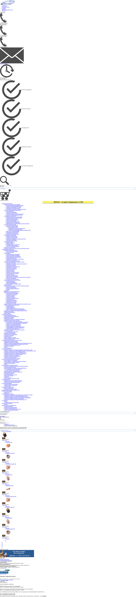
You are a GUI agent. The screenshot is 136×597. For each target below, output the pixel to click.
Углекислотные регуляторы (11, 294)
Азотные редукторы (10, 270)
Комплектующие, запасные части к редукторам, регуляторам (18, 277)
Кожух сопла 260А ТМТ (6, 431)
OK (10, 185)
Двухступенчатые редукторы (12, 276)
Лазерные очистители (8, 406)
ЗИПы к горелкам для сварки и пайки (13, 283)
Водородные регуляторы (11, 302)
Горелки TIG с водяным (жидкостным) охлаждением (16, 323)
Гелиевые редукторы (10, 271)
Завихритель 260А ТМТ (10, 453)
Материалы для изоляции (7, 403)
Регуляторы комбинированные (12, 298)
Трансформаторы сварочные (10, 315)
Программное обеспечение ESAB (13, 244)
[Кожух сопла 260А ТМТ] (4, 434)
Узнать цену (4, 440)
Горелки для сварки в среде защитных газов (13, 321)
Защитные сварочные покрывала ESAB (14, 215)
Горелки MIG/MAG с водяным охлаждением (14, 327)
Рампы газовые (7, 313)
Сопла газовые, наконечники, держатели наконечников (17, 322)
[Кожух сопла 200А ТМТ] (8, 510)
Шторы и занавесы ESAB (11, 220)
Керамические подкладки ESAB (12, 234)
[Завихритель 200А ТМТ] (8, 532)
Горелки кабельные (10, 306)
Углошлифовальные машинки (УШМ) (11, 402)
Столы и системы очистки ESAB (12, 246)
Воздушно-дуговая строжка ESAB (13, 222)
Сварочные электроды (6, 348)
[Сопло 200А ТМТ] (8, 477)
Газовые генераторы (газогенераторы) (12, 382)
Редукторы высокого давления (12, 273)
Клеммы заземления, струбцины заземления (13, 371)
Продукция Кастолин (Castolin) (8, 387)
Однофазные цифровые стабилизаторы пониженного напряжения (17, 397)
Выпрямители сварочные (9, 317)
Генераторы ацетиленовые (9, 312)
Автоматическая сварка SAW (12, 331)
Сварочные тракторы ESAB (11, 237)
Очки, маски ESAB (10, 211)
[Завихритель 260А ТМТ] (8, 456)
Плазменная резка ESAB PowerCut (13, 208)
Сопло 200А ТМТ (9, 474)
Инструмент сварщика (8, 373)
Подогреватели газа (10, 299)
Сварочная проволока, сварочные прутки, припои (12, 340)
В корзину (7, 441)
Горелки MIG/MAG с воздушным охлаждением (15, 326)
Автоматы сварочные (8, 330)
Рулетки (5, 401)
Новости (3, 10)
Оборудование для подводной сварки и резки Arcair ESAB (17, 223)
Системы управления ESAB (11, 245)
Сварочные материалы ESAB (10, 224)
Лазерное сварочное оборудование (9, 405)
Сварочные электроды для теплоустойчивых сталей (14, 351)
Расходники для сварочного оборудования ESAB (16, 209)
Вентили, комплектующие (11, 287)
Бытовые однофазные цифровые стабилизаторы (14, 398)
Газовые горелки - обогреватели (10, 385)
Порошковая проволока (9, 346)
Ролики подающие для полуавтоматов (11, 338)
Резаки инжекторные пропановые (13, 254)
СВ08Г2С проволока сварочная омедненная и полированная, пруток (18, 343)
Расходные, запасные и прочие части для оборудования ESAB (16, 248)
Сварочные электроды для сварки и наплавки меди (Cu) (15, 352)
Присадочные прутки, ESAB (11, 233)
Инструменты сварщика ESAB (12, 219)
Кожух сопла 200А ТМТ (10, 507)
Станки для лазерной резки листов (11, 410)
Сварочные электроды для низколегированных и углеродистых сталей (18, 349)
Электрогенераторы (6, 379)
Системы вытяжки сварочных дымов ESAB (15, 214)
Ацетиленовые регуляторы (11, 301)
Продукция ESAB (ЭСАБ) (7, 203)
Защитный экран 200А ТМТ (11, 496)
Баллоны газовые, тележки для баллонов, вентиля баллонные (16, 285)
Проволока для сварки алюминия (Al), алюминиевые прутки (16, 344)
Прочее (5, 364)
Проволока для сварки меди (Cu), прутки (12, 345)
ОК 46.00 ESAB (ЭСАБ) (13, 227)
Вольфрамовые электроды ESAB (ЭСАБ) (16, 228)
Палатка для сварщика (8, 375)
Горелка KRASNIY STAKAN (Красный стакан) (15, 308)
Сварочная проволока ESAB (12, 225)
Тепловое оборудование (7, 383)
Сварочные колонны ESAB (11, 240)
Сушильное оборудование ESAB (12, 221)
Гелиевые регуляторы (10, 297)
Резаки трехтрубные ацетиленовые (13, 256)
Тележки (8, 289)
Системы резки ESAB (8, 241)
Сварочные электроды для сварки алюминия (13, 354)
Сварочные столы (7, 377)
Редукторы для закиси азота (11, 275)
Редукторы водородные (11, 262)
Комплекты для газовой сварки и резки (12, 291)
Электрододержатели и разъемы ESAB (14, 217)
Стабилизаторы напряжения (7, 393)
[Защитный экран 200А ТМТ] (8, 467)
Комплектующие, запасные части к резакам (14, 259)
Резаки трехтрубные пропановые (13, 255)
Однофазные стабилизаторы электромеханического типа (15, 395)
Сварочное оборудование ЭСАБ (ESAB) (12, 204)
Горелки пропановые (10, 281)
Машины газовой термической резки (11, 316)
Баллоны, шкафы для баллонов (12, 288)
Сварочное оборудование (7, 314)
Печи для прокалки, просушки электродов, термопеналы (15, 368)
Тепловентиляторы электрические (11, 384)
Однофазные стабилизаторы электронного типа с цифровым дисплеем (18, 394)
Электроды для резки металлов (10, 357)
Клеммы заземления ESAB (11, 218)
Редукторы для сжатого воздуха (12, 272)
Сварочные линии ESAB (11, 239)
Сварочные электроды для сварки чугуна (12, 356)
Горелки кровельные (10, 305)
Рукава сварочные (8, 284)
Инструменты (4, 400)
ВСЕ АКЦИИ (2, 416)
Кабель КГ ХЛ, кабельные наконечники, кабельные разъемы (16, 366)
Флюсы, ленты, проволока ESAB (12, 231)
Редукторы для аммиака (11, 278)
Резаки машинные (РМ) (8, 311)
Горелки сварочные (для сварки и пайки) (12, 280)
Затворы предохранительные (12, 251)
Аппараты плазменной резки (10, 333)
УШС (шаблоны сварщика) (9, 372)
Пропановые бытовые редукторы (13, 266)
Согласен (44, 596)
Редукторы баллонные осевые (12, 279)
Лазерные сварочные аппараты (10, 407)
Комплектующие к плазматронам (10, 334)
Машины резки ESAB (10, 242)
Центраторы (6, 376)
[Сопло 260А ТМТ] (8, 445)
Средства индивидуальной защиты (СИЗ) (10, 359)
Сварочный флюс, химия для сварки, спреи (10, 390)
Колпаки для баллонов (10, 286)
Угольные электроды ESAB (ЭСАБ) (15, 229)
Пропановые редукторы (11, 265)
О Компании (4, 6)
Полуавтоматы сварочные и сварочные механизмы (14, 319)
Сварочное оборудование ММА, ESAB (14, 206)
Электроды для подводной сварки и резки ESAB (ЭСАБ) (19, 230)
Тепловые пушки (7, 386)
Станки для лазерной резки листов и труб (12, 409)
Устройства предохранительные (10, 250)
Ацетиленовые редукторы (11, 267)
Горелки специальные (10, 307)
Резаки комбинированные (11, 258)
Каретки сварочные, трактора (10, 337)
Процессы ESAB (9, 243)
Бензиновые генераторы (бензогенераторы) (13, 380)
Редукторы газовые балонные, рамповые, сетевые (14, 261)
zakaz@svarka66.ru (3, 63)
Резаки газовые (7, 253)
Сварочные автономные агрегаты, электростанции (14, 329)
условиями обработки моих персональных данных (7, 580)
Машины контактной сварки (9, 332)
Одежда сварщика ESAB (11, 212)
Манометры (6, 290)
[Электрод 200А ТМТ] (8, 488)
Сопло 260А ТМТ (9, 442)
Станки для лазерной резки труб (10, 408)
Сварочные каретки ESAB (11, 236)
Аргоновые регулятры (10, 295)
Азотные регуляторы (10, 296)
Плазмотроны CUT (8, 336)
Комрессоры (6, 392)
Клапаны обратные (10, 252)
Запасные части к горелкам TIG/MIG (13, 324)
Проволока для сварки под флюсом (11, 342)
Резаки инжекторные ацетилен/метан (13, 257)
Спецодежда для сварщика (9, 363)
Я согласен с (7, 580)
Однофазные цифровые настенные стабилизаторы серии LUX (16, 396)
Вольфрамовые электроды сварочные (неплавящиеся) (15, 353)
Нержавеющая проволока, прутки (11, 341)
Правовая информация (4, 559)
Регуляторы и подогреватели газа (11, 292)
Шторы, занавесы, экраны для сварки (11, 378)
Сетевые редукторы (10, 274)
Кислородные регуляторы (11, 300)
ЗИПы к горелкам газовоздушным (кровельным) (15, 309)
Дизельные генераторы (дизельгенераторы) (13, 381)
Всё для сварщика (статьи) (7, 9)
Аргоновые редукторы (10, 269)
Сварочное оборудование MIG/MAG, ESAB (14, 205)
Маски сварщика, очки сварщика (10, 360)
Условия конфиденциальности (6, 560)
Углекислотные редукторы (11, 268)
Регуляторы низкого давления (12, 293)
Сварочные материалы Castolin (10, 389)
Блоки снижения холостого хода (10, 374)
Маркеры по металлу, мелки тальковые (12, 370)
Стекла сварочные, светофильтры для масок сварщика (15, 361)
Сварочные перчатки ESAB (11, 213)
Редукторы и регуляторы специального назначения (16, 263)
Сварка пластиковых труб (9, 339)
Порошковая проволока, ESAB (12, 232)
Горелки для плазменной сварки (12, 328)
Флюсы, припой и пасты (9, 388)
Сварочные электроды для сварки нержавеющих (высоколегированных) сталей (20, 350)
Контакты (4, 8)
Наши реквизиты (3, 573)
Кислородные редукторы (11, 264)
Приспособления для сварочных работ (9, 365)
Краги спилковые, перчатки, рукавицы (11, 362)
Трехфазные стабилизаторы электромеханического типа (15, 399)
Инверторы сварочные (8, 318)
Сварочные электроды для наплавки (11, 355)
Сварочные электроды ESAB (12, 226)
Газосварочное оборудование (8, 249)
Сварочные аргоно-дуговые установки (11, 320)
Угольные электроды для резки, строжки (12, 358)
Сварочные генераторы (9, 335)
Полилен (6, 404)
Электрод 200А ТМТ (9, 485)
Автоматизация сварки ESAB (10, 235)
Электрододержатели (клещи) (10, 367)
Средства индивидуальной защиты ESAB (12, 210)
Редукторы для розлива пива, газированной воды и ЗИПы (15, 310)
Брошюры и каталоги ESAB (9, 247)
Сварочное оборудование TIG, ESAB (13, 207)
